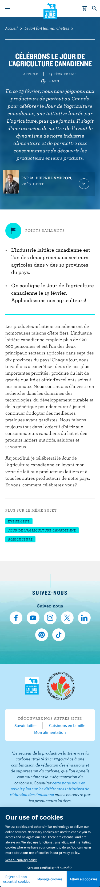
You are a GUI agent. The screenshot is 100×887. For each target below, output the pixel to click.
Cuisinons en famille (67, 725)
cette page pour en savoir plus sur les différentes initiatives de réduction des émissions (49, 788)
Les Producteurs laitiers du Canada (50, 11)
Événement (19, 521)
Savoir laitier (25, 725)
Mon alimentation (50, 732)
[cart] (84, 8)
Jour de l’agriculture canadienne (42, 530)
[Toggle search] (94, 8)
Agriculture (20, 539)
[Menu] (7, 8)
